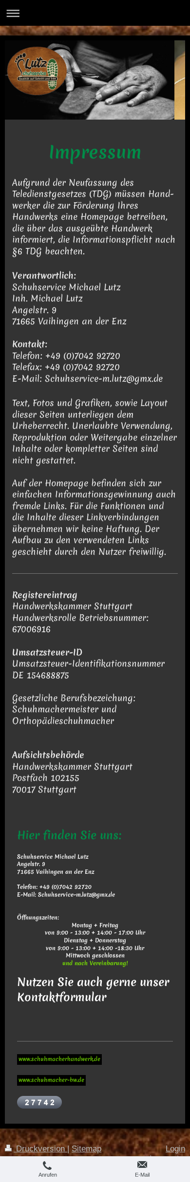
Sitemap (86, 1148)
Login (175, 1148)
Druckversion (40, 1148)
